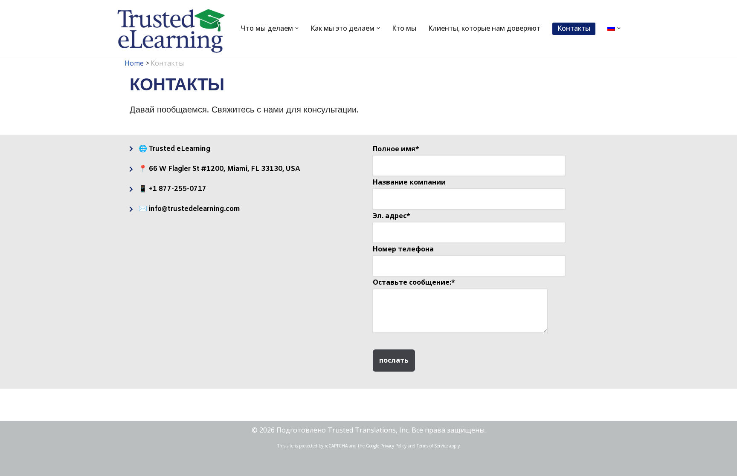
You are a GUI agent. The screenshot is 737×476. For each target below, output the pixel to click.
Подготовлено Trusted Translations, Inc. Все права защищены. (381, 430)
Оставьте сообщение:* (414, 282)
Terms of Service (432, 446)
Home (134, 63)
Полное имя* (396, 148)
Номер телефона (403, 249)
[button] (297, 28)
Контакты (573, 28)
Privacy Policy (393, 446)
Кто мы (404, 28)
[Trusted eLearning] (171, 31)
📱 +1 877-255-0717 (172, 189)
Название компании (409, 182)
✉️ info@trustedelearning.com (189, 209)
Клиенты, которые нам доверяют (484, 28)
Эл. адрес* (391, 215)
